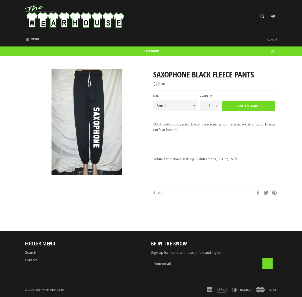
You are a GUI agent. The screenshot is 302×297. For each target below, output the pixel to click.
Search (30, 252)
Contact (31, 260)
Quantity (206, 95)
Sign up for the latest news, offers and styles (186, 252)
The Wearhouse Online (50, 290)
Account (272, 39)
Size (156, 95)
